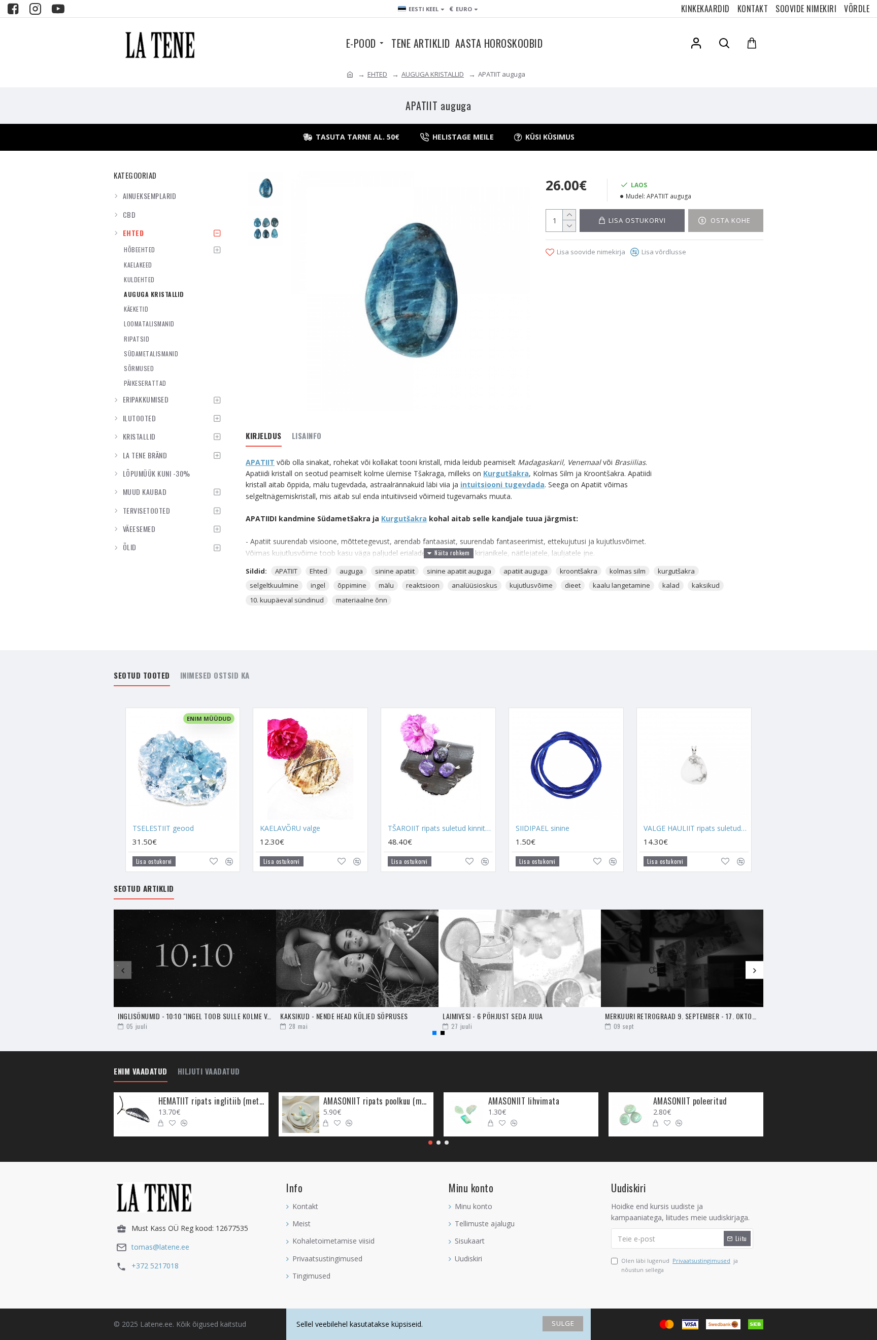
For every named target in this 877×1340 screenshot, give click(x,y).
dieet (573, 585)
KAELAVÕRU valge (290, 828)
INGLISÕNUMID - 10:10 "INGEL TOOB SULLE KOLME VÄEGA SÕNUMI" (195, 1016)
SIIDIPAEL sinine (542, 828)
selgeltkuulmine (274, 585)
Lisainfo (307, 436)
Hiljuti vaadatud (209, 1071)
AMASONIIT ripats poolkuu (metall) (376, 1101)
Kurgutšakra (506, 473)
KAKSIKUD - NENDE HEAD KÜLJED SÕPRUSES (344, 1016)
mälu (386, 585)
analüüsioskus (474, 585)
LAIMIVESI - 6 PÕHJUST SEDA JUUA (493, 1016)
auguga (351, 571)
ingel (318, 585)
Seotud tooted (142, 676)
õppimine (352, 585)
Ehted (318, 571)
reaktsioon (423, 585)
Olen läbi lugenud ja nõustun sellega (679, 1265)
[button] (122, 970)
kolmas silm (628, 571)
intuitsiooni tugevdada (502, 484)
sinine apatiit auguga (459, 571)
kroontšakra (578, 571)
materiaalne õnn (361, 600)
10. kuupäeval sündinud (287, 600)
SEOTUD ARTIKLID (144, 889)
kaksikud (706, 585)
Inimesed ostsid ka (215, 676)
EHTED (377, 74)
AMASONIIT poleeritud (690, 1101)
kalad (671, 585)
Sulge (563, 1323)
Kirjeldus (264, 436)
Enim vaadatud (140, 1071)
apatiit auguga (525, 571)
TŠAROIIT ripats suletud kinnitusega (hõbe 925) (440, 828)
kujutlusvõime (531, 585)
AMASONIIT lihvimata (524, 1101)
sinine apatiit (395, 571)
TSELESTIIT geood (163, 828)
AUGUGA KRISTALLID (432, 74)
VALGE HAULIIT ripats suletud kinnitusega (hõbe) (696, 828)
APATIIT (260, 462)
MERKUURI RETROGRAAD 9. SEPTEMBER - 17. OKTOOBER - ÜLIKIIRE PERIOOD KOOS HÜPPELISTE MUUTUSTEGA (682, 1016)
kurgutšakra (676, 571)
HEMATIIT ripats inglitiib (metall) (211, 1101)
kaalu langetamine (621, 585)
